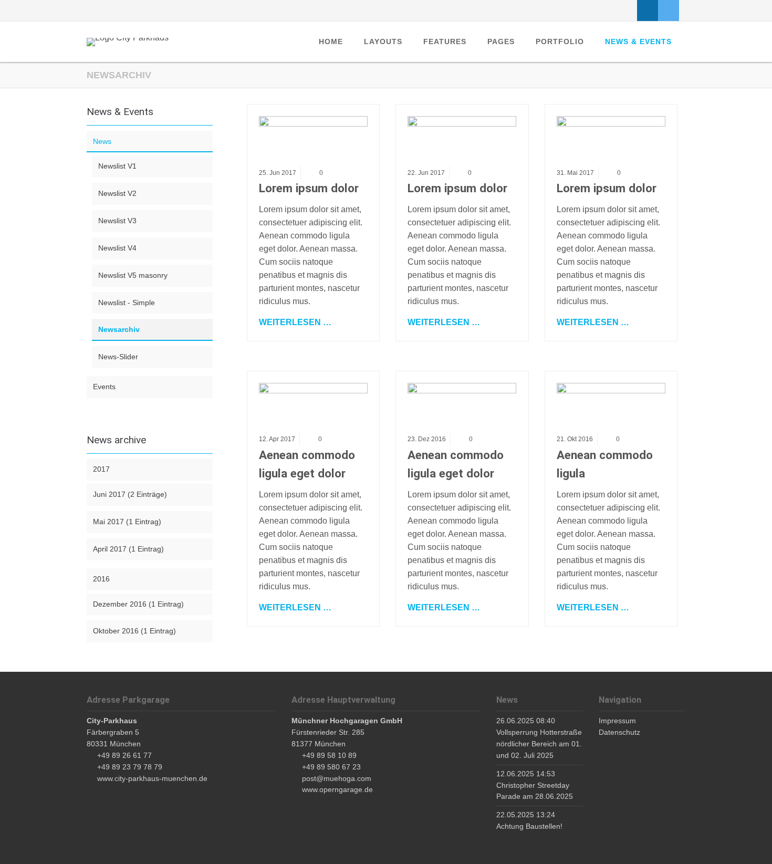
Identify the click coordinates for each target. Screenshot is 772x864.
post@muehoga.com (336, 778)
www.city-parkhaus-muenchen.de (152, 778)
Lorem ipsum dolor (309, 188)
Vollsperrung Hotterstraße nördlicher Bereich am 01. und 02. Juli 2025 (539, 743)
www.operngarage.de (337, 789)
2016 (101, 579)
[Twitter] (668, 10)
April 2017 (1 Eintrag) (128, 549)
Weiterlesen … (295, 321)
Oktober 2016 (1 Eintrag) (134, 631)
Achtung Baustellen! (529, 826)
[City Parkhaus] (128, 42)
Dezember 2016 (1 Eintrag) (138, 604)
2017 (101, 469)
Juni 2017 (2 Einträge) (130, 494)
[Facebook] (647, 10)
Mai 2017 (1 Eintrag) (127, 521)
